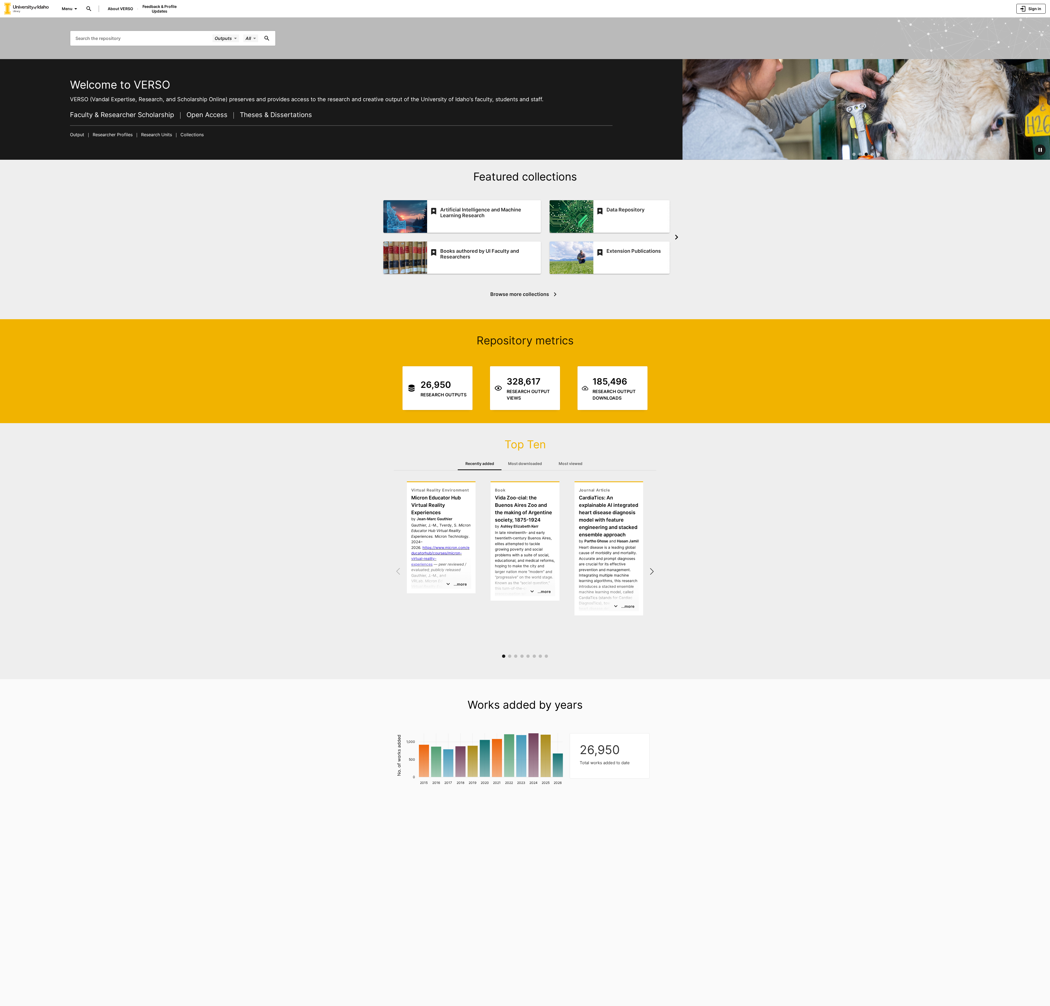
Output (78, 134)
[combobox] (143, 38)
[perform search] (266, 38)
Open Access (207, 115)
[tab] (479, 463)
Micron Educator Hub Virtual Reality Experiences (436, 505)
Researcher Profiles (112, 134)
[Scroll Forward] (676, 237)
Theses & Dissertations (275, 115)
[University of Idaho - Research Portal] (26, 8)
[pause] (1040, 149)
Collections (191, 134)
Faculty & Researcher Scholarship (123, 115)
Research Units (156, 134)
